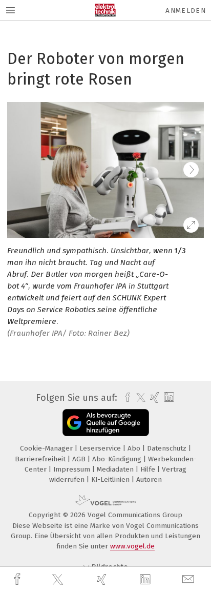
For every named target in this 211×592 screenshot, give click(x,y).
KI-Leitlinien (111, 479)
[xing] (103, 579)
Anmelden (185, 10)
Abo (135, 448)
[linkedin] (146, 579)
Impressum (72, 469)
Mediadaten (116, 469)
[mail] (189, 579)
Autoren (149, 479)
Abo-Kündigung (117, 459)
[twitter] (59, 580)
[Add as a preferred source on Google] (105, 422)
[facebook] (18, 579)
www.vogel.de (132, 546)
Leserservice (101, 448)
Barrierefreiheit (41, 459)
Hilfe (148, 469)
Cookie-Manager (47, 448)
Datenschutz (167, 448)
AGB (80, 459)
